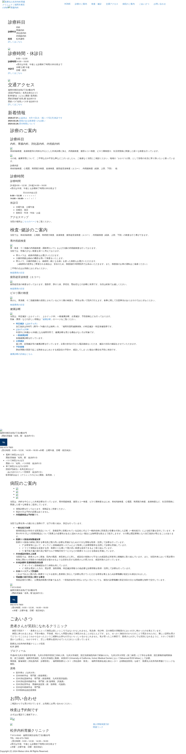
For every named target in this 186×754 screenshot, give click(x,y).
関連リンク (98, 726)
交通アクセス (112, 3)
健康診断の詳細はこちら (21, 353)
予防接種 (20, 346)
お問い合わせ (160, 3)
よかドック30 (22, 329)
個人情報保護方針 (101, 724)
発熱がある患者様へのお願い (32, 120)
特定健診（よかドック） (27, 323)
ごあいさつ (144, 3)
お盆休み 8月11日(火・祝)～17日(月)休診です (40, 117)
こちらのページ (29, 221)
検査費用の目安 (17, 272)
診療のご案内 (81, 3)
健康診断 (47, 319)
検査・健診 (96, 3)
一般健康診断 (22, 335)
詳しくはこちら (15, 41)
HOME (67, 3)
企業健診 (20, 340)
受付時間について (27, 123)
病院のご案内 (128, 3)
